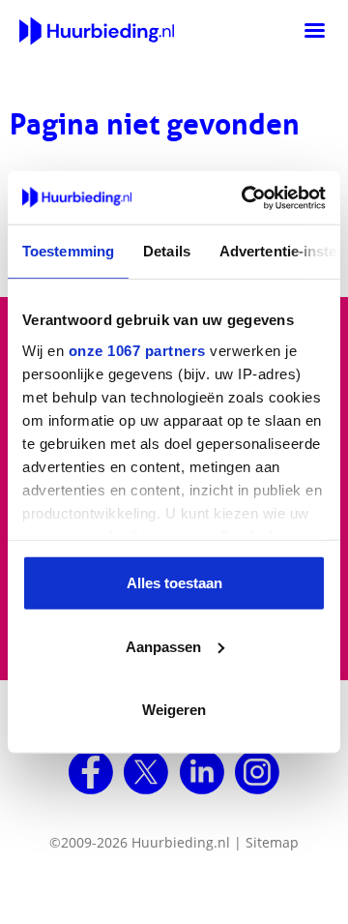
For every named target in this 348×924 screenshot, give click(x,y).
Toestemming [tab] (68, 251)
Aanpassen (163, 646)
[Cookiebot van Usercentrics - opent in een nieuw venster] (245, 197)
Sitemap (272, 842)
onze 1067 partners (137, 350)
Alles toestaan (174, 583)
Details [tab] (166, 251)
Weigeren (174, 709)
